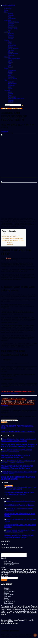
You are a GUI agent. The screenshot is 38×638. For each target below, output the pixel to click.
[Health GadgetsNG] (8, 5)
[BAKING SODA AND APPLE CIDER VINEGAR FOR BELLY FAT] (19, 451)
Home (6, 10)
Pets (9, 87)
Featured (11, 33)
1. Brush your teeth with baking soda (12, 238)
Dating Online (12, 28)
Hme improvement (14, 58)
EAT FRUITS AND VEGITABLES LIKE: (13, 240)
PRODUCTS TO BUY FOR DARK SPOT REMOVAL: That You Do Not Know (17, 467)
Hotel (10, 60)
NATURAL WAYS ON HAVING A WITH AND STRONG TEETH (17, 403)
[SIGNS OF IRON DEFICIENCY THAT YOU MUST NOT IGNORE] (19, 473)
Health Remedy (13, 48)
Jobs (9, 63)
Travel (10, 95)
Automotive (11, 18)
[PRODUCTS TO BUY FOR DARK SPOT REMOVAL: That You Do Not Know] (19, 462)
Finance (10, 35)
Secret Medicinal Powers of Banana (19, 505)
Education (7, 20)
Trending (7, 90)
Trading (10, 93)
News (6, 68)
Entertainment (12, 27)
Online (10, 73)
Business (11, 23)
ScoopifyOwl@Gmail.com (9, 393)
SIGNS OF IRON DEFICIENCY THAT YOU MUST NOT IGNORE (19, 494)
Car (9, 30)
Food (10, 42)
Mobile (10, 72)
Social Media (12, 78)
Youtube (11, 100)
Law (9, 65)
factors (8, 258)
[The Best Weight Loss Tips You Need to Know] (20, 521)
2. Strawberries (9, 244)
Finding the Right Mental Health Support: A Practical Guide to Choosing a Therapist (19, 445)
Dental (10, 47)
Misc (9, 75)
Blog (5, 12)
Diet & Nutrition (13, 53)
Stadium (11, 82)
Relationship (12, 83)
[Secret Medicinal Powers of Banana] (19, 501)
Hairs (10, 43)
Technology (12, 97)
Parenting (11, 77)
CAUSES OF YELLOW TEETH (10, 236)
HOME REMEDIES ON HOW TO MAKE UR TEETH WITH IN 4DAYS (18, 401)
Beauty (10, 13)
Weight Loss (12, 45)
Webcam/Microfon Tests (16, 98)
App (9, 17)
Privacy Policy (9, 564)
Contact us (7, 8)
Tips (5, 80)
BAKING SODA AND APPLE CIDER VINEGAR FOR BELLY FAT (15, 456)
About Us (7, 561)
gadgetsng (4, 131)
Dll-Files (11, 25)
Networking (12, 70)
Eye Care (11, 50)
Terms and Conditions (11, 563)
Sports (10, 88)
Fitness (10, 52)
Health (6, 40)
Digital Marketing (13, 22)
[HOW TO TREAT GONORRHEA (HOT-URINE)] (20, 510)
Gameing (11, 37)
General (7, 32)
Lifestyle (7, 57)
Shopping (11, 85)
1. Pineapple (9, 242)
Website (10, 102)
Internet (10, 62)
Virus (10, 92)
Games (10, 38)
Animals (10, 15)
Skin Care (11, 55)
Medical (10, 67)
